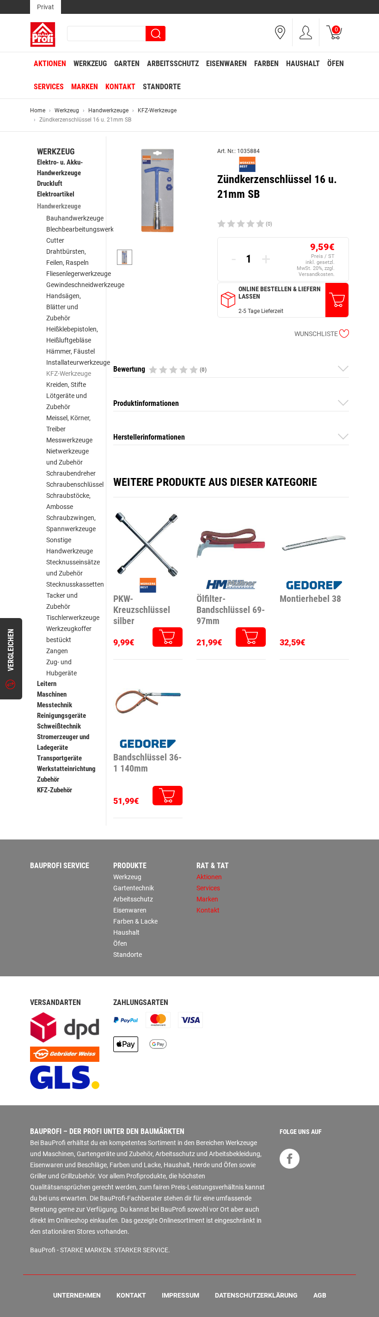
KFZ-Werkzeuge (157, 110)
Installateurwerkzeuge (78, 362)
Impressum (180, 1295)
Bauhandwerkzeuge (75, 218)
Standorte (162, 86)
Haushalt (303, 63)
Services (49, 86)
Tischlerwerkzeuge (72, 617)
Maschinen (52, 694)
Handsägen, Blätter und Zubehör (63, 307)
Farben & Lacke (135, 921)
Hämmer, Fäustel (70, 351)
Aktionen (50, 63)
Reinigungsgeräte (61, 715)
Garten (127, 63)
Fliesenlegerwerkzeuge (78, 273)
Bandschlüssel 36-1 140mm (147, 763)
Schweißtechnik (59, 726)
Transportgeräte (59, 758)
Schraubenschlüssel (75, 484)
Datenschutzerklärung (256, 1295)
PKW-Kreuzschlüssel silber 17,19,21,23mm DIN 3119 (142, 610)
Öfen (335, 63)
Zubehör (48, 779)
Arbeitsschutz (173, 63)
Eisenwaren (226, 63)
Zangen (57, 651)
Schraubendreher (71, 473)
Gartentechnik (133, 888)
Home (37, 110)
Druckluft (49, 183)
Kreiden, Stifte (66, 384)
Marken (84, 86)
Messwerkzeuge (69, 440)
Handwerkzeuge (108, 110)
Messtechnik (54, 705)
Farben (266, 63)
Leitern (46, 684)
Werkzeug (90, 63)
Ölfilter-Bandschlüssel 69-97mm (230, 609)
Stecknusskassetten (75, 584)
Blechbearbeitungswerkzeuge (88, 229)
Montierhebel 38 (310, 598)
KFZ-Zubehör (54, 790)
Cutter (55, 240)
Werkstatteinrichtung (66, 769)
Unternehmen (77, 1295)
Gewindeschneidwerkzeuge (85, 284)
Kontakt (120, 86)
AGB (319, 1295)
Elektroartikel (55, 194)
